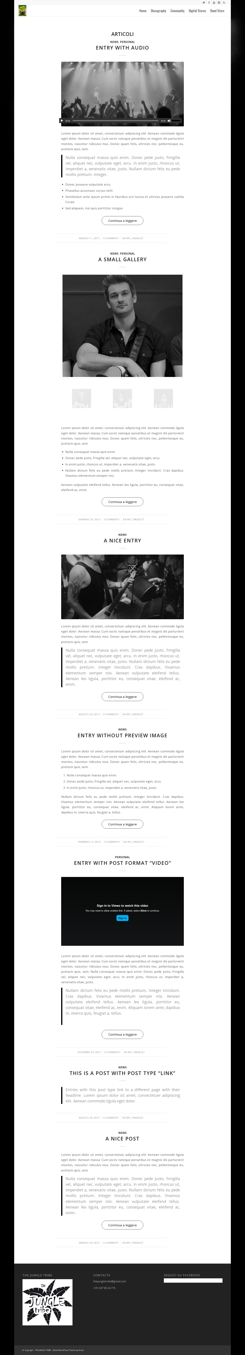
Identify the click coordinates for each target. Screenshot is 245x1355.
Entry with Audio (122, 47)
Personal (127, 42)
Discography (158, 10)
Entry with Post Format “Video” (122, 862)
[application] (120, 120)
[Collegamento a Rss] (224, 2)
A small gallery (122, 259)
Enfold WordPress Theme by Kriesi (68, 1350)
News (114, 42)
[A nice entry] (122, 587)
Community (177, 10)
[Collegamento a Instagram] (218, 2)
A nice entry (122, 540)
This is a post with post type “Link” (123, 1073)
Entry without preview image (123, 735)
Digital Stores (197, 10)
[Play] (62, 120)
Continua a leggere (122, 220)
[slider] (177, 120)
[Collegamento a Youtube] (214, 2)
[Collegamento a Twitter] (204, 2)
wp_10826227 (134, 238)
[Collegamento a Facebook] (208, 2)
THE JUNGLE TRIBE (43, 1350)
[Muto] (169, 120)
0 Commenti (111, 238)
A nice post (123, 1138)
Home (142, 10)
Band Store (217, 10)
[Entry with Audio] (122, 94)
